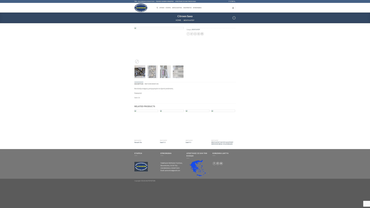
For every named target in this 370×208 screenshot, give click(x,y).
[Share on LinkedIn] (202, 33)
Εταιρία (168, 7)
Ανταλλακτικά (177, 7)
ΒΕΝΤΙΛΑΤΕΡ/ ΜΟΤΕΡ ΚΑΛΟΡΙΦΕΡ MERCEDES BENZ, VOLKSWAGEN (222, 143)
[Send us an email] (232, 1)
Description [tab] (138, 84)
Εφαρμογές (187, 7)
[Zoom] (137, 61)
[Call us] (234, 1)
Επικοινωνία (197, 7)
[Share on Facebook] (188, 33)
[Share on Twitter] (191, 33)
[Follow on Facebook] (229, 1)
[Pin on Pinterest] (198, 33)
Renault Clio (138, 142)
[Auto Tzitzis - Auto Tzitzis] (144, 7)
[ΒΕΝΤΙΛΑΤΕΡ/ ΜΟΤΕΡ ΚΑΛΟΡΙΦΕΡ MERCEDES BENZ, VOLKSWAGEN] (223, 124)
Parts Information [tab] (151, 84)
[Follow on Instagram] (231, 1)
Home (178, 20)
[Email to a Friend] (195, 33)
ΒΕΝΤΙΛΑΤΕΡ (189, 20)
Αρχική (161, 7)
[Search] (157, 8)
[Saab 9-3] (172, 124)
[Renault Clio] (146, 124)
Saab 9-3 (162, 142)
